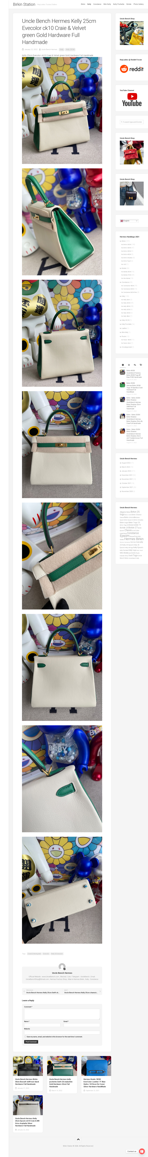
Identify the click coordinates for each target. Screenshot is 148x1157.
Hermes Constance (125, 542)
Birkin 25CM (127, 244)
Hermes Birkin (134, 539)
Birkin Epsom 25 (129, 520)
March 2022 (126, 467)
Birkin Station (24, 4)
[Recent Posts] (123, 365)
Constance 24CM (128, 289)
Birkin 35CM (127, 251)
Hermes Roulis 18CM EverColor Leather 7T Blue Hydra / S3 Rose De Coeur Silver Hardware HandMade (95, 1083)
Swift (130, 555)
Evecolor (46, 954)
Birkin (83, 4)
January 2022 (126, 471)
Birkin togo (124, 523)
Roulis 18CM (127, 340)
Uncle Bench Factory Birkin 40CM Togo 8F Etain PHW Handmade (134, 375)
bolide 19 (137, 525)
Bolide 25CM (127, 272)
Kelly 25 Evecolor (57, 954)
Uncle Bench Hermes (49, 49)
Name (26, 1021)
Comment (28, 1007)
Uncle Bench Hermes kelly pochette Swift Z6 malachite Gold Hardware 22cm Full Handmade (60, 1083)
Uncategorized (127, 347)
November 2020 (127, 491)
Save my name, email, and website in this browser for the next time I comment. (55, 1037)
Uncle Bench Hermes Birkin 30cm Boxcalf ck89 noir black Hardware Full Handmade (27, 1081)
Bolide (128, 4)
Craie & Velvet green (34, 954)
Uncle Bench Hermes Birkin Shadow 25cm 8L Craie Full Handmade (135, 421)
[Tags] (141, 365)
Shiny (126, 556)
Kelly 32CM (126, 309)
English (126, 221)
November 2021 (127, 479)
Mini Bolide (126, 278)
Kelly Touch (140, 550)
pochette (132, 553)
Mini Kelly (107, 4)
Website (27, 1029)
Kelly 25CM (70, 49)
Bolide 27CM (127, 275)
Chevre (128, 530)
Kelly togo (132, 550)
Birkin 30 (135, 515)
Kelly (89, 4)
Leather (124, 328)
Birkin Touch (127, 261)
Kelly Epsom (138, 547)
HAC (124, 264)
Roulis (124, 336)
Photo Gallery (138, 4)
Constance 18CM (128, 285)
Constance (97, 4)
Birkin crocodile (130, 517)
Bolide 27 (132, 527)
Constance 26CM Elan (130, 292)
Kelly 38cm (126, 316)
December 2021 (127, 475)
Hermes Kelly (134, 542)
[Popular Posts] (129, 365)
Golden (122, 539)
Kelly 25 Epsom (128, 545)
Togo (135, 555)
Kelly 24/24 (125, 320)
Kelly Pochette (118, 4)
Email (66, 1021)
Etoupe (132, 536)
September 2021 (127, 487)
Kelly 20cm (126, 299)
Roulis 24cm (127, 343)
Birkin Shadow (127, 258)
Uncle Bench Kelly (134, 558)
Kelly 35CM (126, 313)
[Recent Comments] (135, 365)
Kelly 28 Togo (129, 547)
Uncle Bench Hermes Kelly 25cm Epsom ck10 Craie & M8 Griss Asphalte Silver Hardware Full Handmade (27, 1122)
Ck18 (133, 530)
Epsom (124, 536)
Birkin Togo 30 (124, 525)
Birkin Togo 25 (134, 522)
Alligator (123, 512)
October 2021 (126, 483)
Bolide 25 (124, 527)
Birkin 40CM (127, 254)
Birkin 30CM (127, 248)
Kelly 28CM (126, 306)
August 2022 (126, 463)
